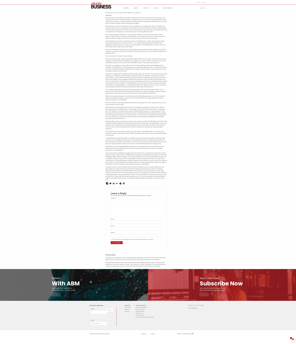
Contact (204, 2)
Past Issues (127, 309)
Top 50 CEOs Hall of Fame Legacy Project (145, 317)
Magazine (126, 8)
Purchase (146, 8)
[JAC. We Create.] (185, 334)
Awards (136, 8)
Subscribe (127, 311)
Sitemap (153, 334)
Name (113, 219)
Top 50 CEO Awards (140, 315)
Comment (114, 198)
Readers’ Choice (139, 313)
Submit (110, 310)
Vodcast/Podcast (168, 8)
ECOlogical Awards (140, 311)
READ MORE (56, 294)
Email (112, 225)
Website (113, 232)
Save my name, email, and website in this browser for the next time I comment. (133, 239)
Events (156, 8)
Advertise (143, 334)
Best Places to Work (140, 309)
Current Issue (128, 307)
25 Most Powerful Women (142, 307)
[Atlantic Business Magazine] (104, 5)
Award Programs (141, 305)
